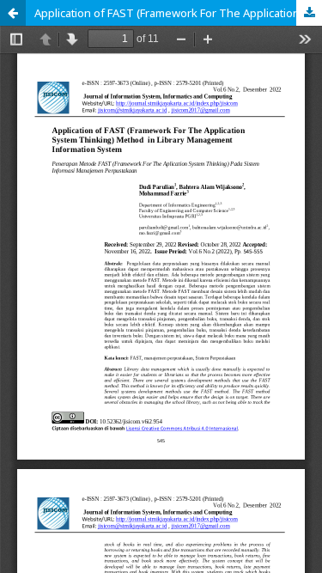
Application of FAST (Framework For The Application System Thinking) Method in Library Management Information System (178, 13)
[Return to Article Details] (13, 13)
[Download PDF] (309, 13)
